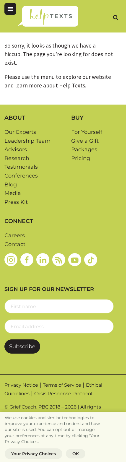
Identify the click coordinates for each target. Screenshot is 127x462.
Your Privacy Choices (33, 453)
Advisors (15, 149)
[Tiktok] (91, 260)
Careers (14, 235)
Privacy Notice (21, 385)
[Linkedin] (43, 260)
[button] (10, 9)
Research (16, 158)
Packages (84, 149)
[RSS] (59, 260)
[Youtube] (75, 260)
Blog (10, 184)
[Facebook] (27, 260)
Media (12, 193)
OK (75, 453)
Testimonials (21, 167)
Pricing (80, 158)
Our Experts (20, 132)
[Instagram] (11, 260)
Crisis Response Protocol (63, 393)
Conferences (21, 176)
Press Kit (16, 202)
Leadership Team (27, 141)
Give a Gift (85, 141)
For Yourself (86, 132)
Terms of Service (62, 385)
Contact (14, 244)
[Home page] (48, 16)
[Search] (115, 17)
